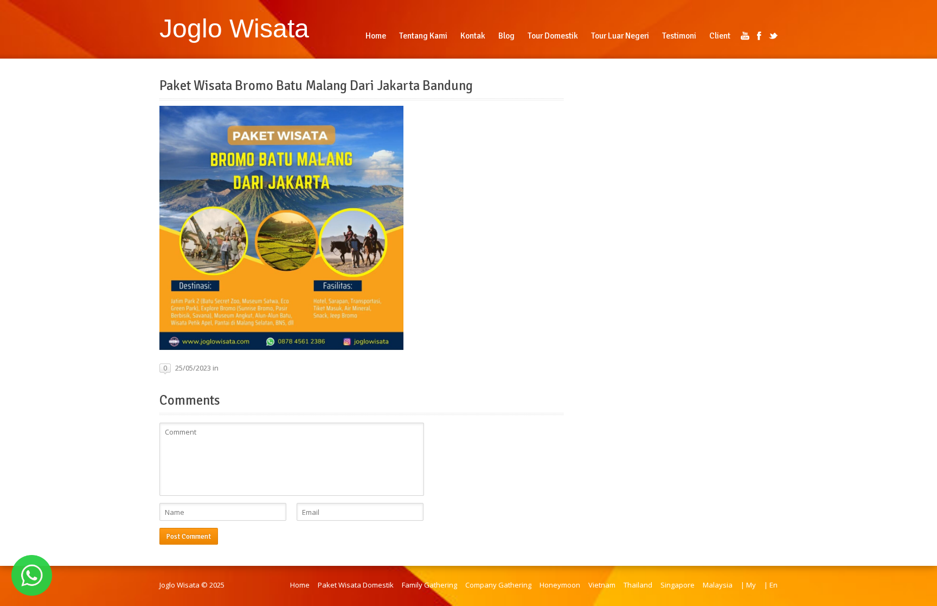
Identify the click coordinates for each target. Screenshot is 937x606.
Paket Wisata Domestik (356, 585)
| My (748, 585)
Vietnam (601, 585)
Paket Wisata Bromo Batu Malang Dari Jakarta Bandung (316, 86)
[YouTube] (745, 35)
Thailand (638, 585)
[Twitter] (773, 35)
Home (300, 585)
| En (771, 585)
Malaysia (718, 585)
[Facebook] (759, 35)
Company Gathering (498, 585)
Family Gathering (429, 585)
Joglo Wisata (234, 28)
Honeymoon (560, 585)
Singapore (677, 585)
